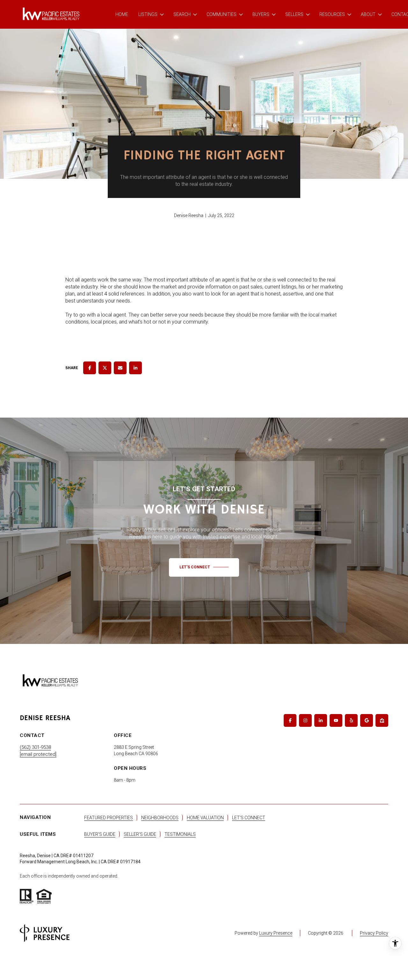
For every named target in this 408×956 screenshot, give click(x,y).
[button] (204, 567)
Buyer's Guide (99, 834)
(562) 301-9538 (35, 747)
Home (121, 14)
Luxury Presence (275, 933)
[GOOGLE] (366, 720)
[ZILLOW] (381, 720)
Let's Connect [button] (248, 817)
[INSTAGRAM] (305, 720)
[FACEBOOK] (290, 720)
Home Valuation (205, 817)
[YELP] (351, 720)
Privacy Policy (374, 933)
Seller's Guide (140, 834)
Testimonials (180, 834)
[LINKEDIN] (320, 720)
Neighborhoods (159, 817)
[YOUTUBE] (336, 720)
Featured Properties (108, 817)
